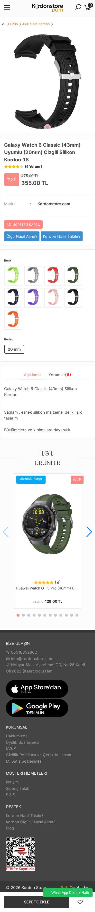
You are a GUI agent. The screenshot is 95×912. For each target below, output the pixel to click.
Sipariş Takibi (18, 788)
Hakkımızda (17, 735)
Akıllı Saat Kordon (36, 24)
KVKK (11, 748)
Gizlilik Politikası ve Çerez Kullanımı (38, 754)
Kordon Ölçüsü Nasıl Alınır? (30, 821)
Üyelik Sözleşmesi (22, 742)
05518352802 (23, 652)
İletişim (12, 782)
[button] (47, 127)
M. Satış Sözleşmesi (24, 761)
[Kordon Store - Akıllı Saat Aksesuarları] (47, 8)
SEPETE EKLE (36, 902)
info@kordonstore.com (31, 658)
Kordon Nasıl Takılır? (24, 815)
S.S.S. (11, 794)
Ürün (14, 24)
